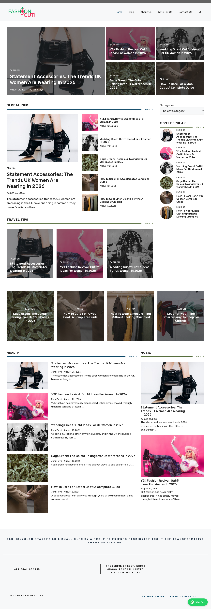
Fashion (15, 70)
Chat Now (200, 602)
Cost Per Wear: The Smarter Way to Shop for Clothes (181, 317)
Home (119, 12)
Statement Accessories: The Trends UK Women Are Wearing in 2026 (55, 79)
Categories (167, 105)
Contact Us (185, 12)
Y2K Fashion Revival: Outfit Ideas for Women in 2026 (129, 51)
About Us (146, 12)
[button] (199, 12)
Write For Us (165, 12)
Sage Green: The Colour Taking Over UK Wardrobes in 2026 (130, 84)
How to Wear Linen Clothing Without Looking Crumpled (121, 200)
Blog (131, 12)
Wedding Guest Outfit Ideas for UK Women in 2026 (179, 51)
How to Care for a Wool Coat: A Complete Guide (177, 85)
